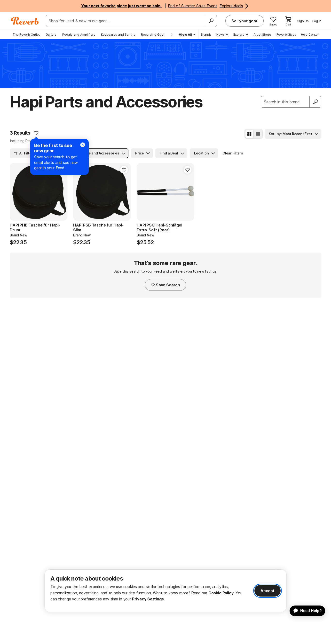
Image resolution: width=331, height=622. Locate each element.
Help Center (310, 34)
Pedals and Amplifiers (78, 34)
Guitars (51, 34)
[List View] (258, 134)
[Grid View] (249, 134)
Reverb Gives (286, 34)
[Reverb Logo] (25, 21)
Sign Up (303, 21)
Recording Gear (153, 34)
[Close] (82, 145)
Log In (316, 21)
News (220, 34)
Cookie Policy (221, 592)
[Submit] (315, 102)
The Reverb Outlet (26, 34)
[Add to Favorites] (36, 133)
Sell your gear (244, 20)
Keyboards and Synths (118, 34)
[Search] (211, 21)
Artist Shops (262, 34)
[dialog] (165, 590)
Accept (267, 590)
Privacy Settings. (148, 599)
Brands (206, 34)
